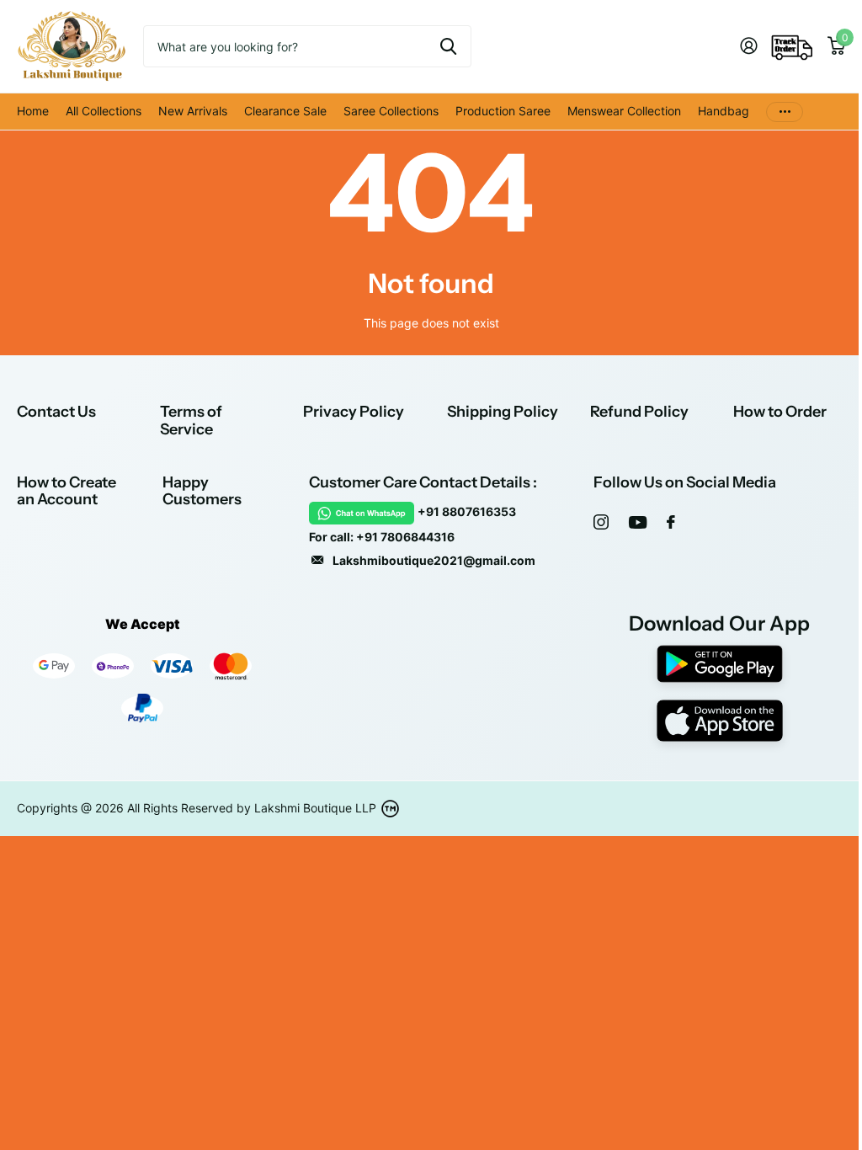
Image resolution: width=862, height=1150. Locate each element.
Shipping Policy (502, 411)
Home (33, 111)
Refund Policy (639, 411)
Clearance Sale (285, 111)
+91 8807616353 (467, 511)
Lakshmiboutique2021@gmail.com (434, 560)
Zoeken (448, 46)
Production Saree (503, 111)
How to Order (780, 411)
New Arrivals (192, 111)
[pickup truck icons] (792, 46)
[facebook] (671, 522)
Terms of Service (191, 420)
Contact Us (56, 411)
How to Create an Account (66, 491)
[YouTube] (637, 522)
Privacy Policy (353, 411)
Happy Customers (202, 491)
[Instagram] (601, 522)
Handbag (723, 111)
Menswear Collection (624, 111)
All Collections (103, 111)
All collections (391, 111)
